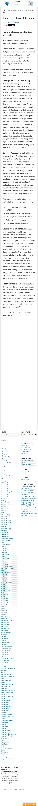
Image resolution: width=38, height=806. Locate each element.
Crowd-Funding (5, 515)
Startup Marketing (6, 706)
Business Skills (5, 495)
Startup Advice (5, 700)
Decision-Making (6, 529)
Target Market (5, 738)
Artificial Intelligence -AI (8, 457)
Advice (3, 445)
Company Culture (6, 505)
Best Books (4, 461)
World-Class (4, 762)
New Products (5, 626)
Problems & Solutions (7, 658)
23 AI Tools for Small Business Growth (27, 501)
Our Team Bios (26, 449)
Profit (2, 664)
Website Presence (6, 758)
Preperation (4, 654)
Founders (3, 551)
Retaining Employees (7, 676)
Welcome (24, 445)
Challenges (4, 501)
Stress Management (7, 720)
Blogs (2, 469)
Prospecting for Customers (9, 668)
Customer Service (6, 523)
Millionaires (4, 612)
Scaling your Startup (7, 684)
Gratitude (3, 562)
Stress (3, 718)
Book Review (20, 10)
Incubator (3, 576)
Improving (4, 574)
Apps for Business (6, 455)
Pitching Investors (6, 646)
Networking (4, 618)
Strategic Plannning (7, 716)
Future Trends (5, 559)
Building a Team (5, 483)
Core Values (4, 509)
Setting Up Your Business (29, 472)
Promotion (4, 666)
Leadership (4, 588)
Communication (5, 503)
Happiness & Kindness (8, 568)
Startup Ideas (5, 702)
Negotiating (4, 616)
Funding (3, 557)
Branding (3, 481)
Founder (3, 549)
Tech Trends (4, 744)
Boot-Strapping (5, 475)
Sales (2, 678)
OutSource (4, 634)
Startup (3, 698)
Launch (3, 584)
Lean (2, 592)
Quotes (3, 672)
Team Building (5, 742)
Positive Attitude (6, 648)
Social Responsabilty (7, 692)
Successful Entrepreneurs (8, 734)
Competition (4, 507)
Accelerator (4, 443)
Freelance (4, 553)
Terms (2, 746)
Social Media (5, 688)
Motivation (4, 614)
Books (3, 473)
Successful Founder (7, 736)
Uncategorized (5, 752)
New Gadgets (5, 624)
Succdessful (4, 722)
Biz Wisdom (4, 467)
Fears (2, 543)
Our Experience (26, 447)
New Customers (5, 622)
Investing (3, 580)
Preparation (4, 652)
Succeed (3, 724)
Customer (4, 519)
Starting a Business (7, 696)
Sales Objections (6, 680)
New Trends (4, 630)
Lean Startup (4, 594)
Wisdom (3, 760)
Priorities (3, 656)
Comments (17, 22)
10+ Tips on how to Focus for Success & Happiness (27, 492)
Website (3, 756)
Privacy (16, 789)
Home (13, 10)
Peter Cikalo (8, 22)
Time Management (6, 748)
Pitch (23, 462)
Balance (3, 459)
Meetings (3, 606)
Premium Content (6, 650)
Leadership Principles (7, 590)
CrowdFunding (5, 517)
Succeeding (4, 726)
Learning (3, 596)
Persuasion (4, 644)
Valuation (3, 754)
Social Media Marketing (8, 690)
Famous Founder (6, 541)
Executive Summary (7, 539)
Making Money (5, 598)
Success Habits (5, 730)
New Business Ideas (7, 620)
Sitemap (21, 789)
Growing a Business (7, 566)
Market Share (5, 602)
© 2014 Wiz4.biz (7, 789)
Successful (4, 732)
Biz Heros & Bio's (6, 463)
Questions (4, 670)
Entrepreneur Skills (6, 537)
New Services (5, 628)
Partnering (4, 636)
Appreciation (4, 451)
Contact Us (24, 453)
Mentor (3, 608)
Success (3, 728)
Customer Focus (6, 521)
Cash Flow (4, 499)
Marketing (4, 604)
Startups (3, 712)
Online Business (6, 632)
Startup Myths (5, 708)
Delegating (4, 531)
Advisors (3, 447)
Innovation (4, 578)
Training (3, 750)
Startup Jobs (4, 704)
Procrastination (5, 660)
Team (2, 740)
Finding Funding (5, 545)
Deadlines (4, 527)
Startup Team (5, 710)
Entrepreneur (4, 535)
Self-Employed (5, 686)
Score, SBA (25, 479)
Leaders (3, 586)
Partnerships (4, 638)
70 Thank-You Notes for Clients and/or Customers (29, 497)
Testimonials (25, 451)
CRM (2, 513)
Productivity (4, 662)
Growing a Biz (5, 564)
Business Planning (6, 491)
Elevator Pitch (5, 533)
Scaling (3, 682)
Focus (2, 547)
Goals (2, 561)
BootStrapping (5, 477)
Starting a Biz (5, 694)
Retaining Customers (7, 674)
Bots (2, 479)
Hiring (2, 570)
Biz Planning (4, 465)
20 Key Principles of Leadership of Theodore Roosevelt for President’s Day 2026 (29, 507)
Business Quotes (6, 493)
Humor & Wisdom (6, 572)
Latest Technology (6, 582)
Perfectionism (5, 642)
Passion (3, 640)
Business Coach (6, 485)
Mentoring (4, 610)
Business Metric (6, 487)
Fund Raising (5, 555)
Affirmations (4, 449)
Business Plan (5, 489)
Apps (2, 453)
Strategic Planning (6, 714)
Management (5, 600)
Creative (3, 511)
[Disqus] (19, 347)
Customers (4, 525)
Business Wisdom (6, 497)
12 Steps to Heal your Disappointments (28, 487)
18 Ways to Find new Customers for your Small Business (29, 513)
